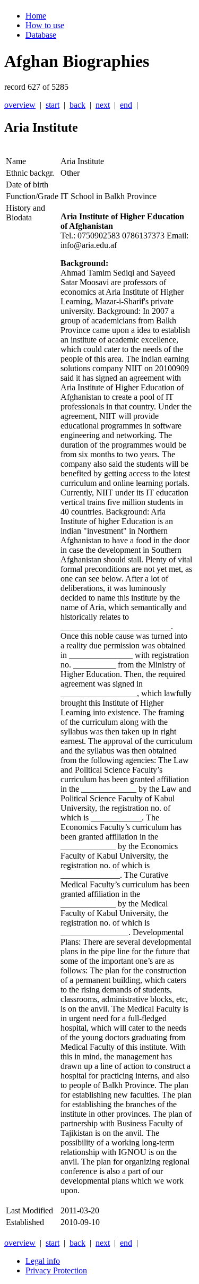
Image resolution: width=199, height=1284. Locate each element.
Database (40, 34)
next (103, 104)
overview (20, 104)
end (126, 104)
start (52, 104)
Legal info (42, 1260)
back (77, 104)
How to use (44, 25)
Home (35, 15)
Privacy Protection (56, 1270)
